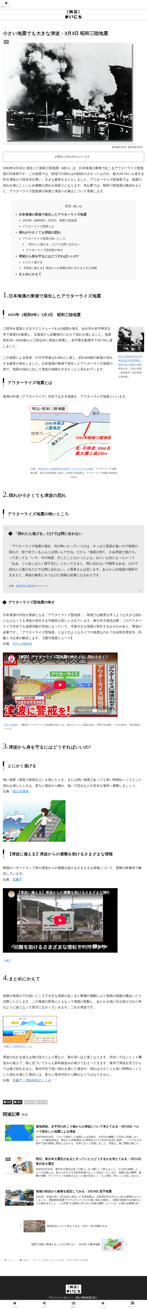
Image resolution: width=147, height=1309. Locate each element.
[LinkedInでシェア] (90, 1076)
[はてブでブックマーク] (122, 1066)
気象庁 (17, 879)
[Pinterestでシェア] (57, 1076)
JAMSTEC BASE (25, 586)
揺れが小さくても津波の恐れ (40, 232)
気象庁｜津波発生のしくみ (18, 1046)
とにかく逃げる (32, 262)
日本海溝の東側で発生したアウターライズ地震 (53, 214)
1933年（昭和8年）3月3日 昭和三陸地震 (49, 220)
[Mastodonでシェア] (57, 1056)
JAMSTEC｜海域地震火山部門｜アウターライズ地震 (65, 469)
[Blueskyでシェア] (90, 1056)
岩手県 (43, 1102)
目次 (68, 206)
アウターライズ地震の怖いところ (43, 238)
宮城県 (31, 1102)
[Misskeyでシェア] (122, 1056)
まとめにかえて (30, 274)
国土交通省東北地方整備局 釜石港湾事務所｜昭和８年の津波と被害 (130, 360)
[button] (122, 1076)
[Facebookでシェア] (24, 1066)
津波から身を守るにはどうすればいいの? (49, 256)
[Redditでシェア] (90, 1066)
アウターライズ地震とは (38, 226)
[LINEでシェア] (24, 1076)
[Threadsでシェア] (57, 1066)
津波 (19, 1102)
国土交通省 (21, 791)
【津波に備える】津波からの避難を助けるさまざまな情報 (59, 267)
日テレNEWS (22, 644)
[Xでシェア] (24, 1056)
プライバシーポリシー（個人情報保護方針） (73, 1297)
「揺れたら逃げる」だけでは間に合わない (53, 244)
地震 (9, 1102)
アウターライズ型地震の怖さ (44, 250)
